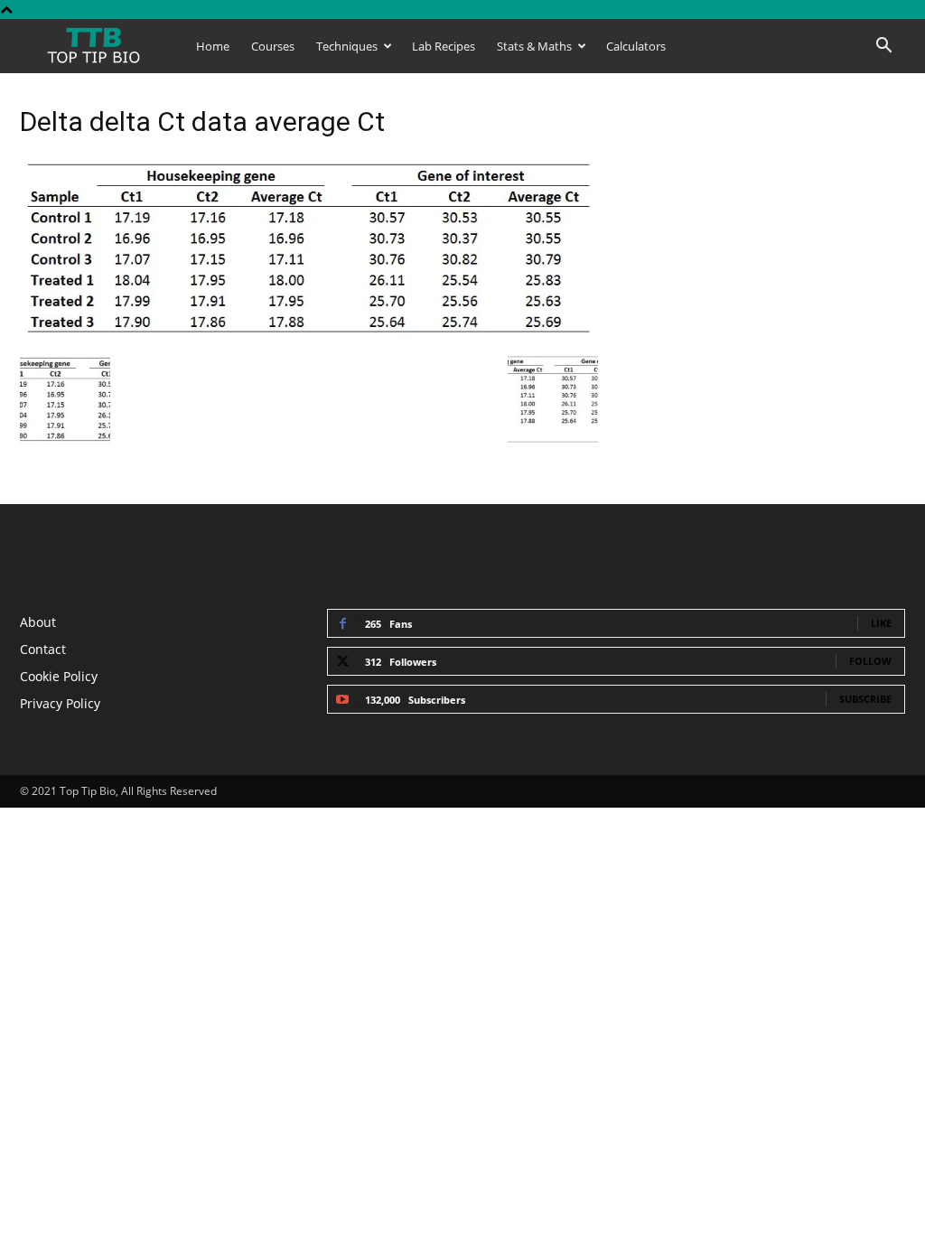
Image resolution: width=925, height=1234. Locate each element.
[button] (883, 47)
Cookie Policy (59, 676)
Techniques (347, 46)
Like (881, 623)
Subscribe (865, 699)
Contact (43, 649)
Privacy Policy (60, 703)
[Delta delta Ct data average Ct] (309, 335)
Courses (272, 46)
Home (212, 46)
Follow (870, 661)
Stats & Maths (534, 46)
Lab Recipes (443, 46)
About (38, 622)
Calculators (636, 46)
